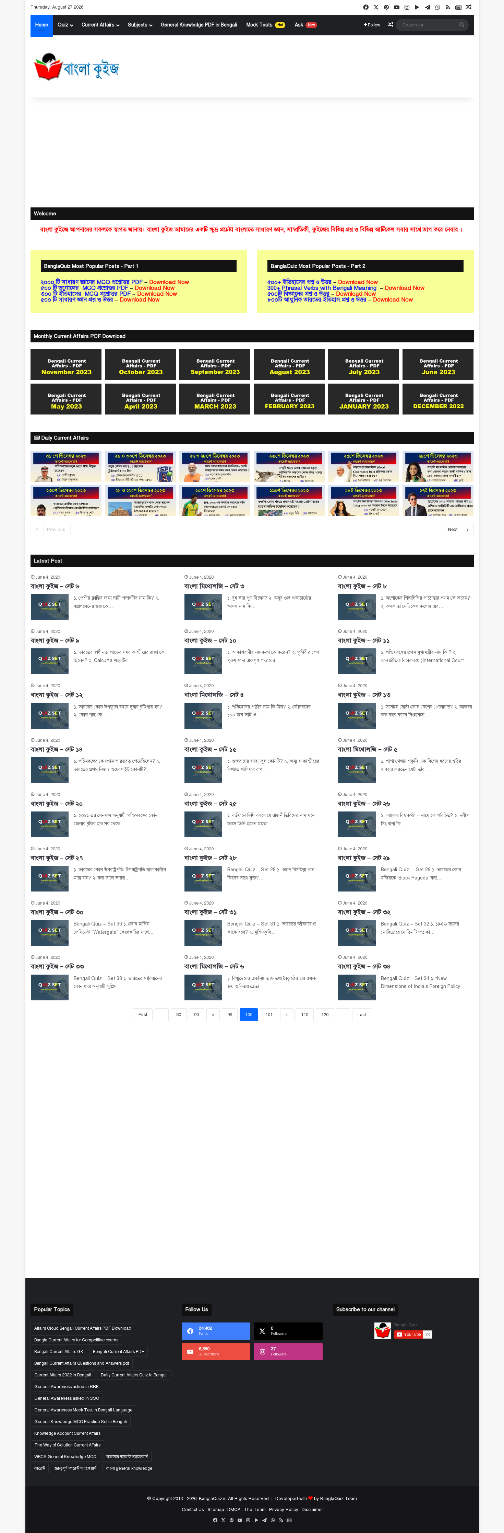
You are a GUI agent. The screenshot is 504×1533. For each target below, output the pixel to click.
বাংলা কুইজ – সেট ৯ (55, 640)
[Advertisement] (252, 152)
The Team (254, 1509)
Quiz (63, 25)
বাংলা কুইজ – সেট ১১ (364, 640)
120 (324, 1015)
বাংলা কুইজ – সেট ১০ (210, 640)
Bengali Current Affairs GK (58, 1351)
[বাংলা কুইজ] (76, 66)
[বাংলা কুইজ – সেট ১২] (50, 716)
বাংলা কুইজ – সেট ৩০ (57, 912)
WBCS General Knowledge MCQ (65, 1456)
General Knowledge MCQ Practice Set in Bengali (80, 1421)
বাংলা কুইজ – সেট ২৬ (364, 803)
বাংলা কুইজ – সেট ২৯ (364, 858)
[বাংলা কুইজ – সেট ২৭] (50, 879)
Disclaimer (312, 1509)
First (143, 1015)
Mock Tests (265, 25)
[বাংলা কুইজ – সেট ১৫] (203, 770)
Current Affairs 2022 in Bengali (62, 1375)
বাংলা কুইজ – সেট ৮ (362, 586)
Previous (56, 529)
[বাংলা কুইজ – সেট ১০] (203, 661)
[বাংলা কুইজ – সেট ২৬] (357, 824)
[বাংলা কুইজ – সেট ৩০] (50, 933)
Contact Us (192, 1509)
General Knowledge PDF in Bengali (199, 25)
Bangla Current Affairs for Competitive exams (76, 1340)
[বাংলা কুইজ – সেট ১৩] (357, 716)
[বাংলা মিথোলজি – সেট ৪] (203, 716)
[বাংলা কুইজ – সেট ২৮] (203, 879)
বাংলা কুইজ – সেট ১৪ (57, 749)
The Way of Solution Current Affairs (67, 1445)
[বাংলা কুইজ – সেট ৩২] (357, 933)
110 (304, 1015)
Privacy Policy (283, 1509)
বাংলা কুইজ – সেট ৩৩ (57, 966)
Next (452, 529)
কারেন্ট (39, 1468)
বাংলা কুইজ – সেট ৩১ (210, 912)
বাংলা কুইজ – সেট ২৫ (210, 803)
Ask (305, 25)
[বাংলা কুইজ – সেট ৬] (50, 607)
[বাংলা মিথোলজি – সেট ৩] (203, 607)
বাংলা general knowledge (129, 1468)
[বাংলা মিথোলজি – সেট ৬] (203, 987)
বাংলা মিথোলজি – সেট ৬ (214, 966)
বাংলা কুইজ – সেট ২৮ (210, 858)
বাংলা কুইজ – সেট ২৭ (57, 858)
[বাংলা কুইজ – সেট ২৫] (203, 824)
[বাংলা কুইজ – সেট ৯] (50, 661)
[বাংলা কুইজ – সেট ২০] (50, 824)
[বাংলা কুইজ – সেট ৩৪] (357, 987)
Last (362, 1015)
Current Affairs (98, 25)
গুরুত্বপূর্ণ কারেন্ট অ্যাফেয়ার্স (75, 1468)
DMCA (233, 1509)
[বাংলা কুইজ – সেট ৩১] (203, 933)
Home (41, 25)
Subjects (137, 25)
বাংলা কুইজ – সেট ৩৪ (364, 966)
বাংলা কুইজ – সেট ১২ (57, 695)
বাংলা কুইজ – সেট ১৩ (364, 695)
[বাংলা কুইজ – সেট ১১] (357, 661)
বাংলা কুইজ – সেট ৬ (55, 586)
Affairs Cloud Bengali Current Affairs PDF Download (82, 1328)
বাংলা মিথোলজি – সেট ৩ (214, 586)
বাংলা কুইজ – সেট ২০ (57, 803)
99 (229, 1015)
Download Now (170, 282)
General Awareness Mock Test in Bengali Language (83, 1410)
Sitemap (215, 1509)
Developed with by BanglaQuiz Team (316, 1498)
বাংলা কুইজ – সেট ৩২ (364, 912)
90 (196, 1015)
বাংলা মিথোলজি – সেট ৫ (368, 749)
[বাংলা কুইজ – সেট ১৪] (50, 770)
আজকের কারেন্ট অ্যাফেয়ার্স (127, 1456)
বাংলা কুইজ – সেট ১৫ (210, 749)
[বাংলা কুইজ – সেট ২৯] (357, 879)
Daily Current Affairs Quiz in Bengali (134, 1375)
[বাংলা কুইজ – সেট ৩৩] (50, 987)
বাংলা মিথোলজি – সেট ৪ (214, 695)
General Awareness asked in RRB (66, 1386)
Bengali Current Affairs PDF (118, 1351)
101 (269, 1015)
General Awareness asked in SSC (66, 1398)
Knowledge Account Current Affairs (67, 1433)
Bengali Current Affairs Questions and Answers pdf (81, 1363)
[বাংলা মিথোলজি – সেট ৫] (357, 770)
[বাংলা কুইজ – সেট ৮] (357, 607)
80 (178, 1015)
